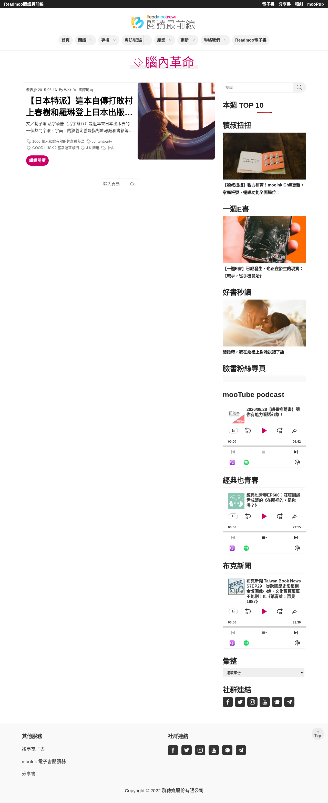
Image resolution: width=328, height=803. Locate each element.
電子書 (268, 4)
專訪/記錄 (133, 40)
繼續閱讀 (37, 160)
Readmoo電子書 (250, 40)
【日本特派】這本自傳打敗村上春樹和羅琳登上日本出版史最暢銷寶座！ (79, 107)
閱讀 (82, 40)
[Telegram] (289, 702)
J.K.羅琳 (92, 148)
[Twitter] (240, 702)
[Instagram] (252, 702)
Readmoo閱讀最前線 (24, 4)
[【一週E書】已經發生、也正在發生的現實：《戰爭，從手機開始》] (264, 239)
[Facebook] (228, 702)
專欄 (105, 40)
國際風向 (86, 90)
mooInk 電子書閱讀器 (44, 761)
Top (317, 735)
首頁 (65, 40)
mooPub (315, 4)
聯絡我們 (212, 40)
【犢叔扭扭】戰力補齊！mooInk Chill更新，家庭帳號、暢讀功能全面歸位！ (263, 189)
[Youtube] (265, 702)
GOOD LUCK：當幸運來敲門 (55, 148)
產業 (161, 40)
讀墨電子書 (33, 749)
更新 (184, 40)
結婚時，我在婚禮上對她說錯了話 (253, 352)
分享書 (285, 4)
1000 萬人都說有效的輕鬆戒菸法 (58, 141)
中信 (110, 148)
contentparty (102, 141)
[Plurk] (277, 702)
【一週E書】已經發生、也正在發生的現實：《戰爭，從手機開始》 (263, 272)
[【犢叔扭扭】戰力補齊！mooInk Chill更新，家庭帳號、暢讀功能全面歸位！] (264, 156)
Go (133, 184)
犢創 (299, 4)
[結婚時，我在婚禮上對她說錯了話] (264, 323)
